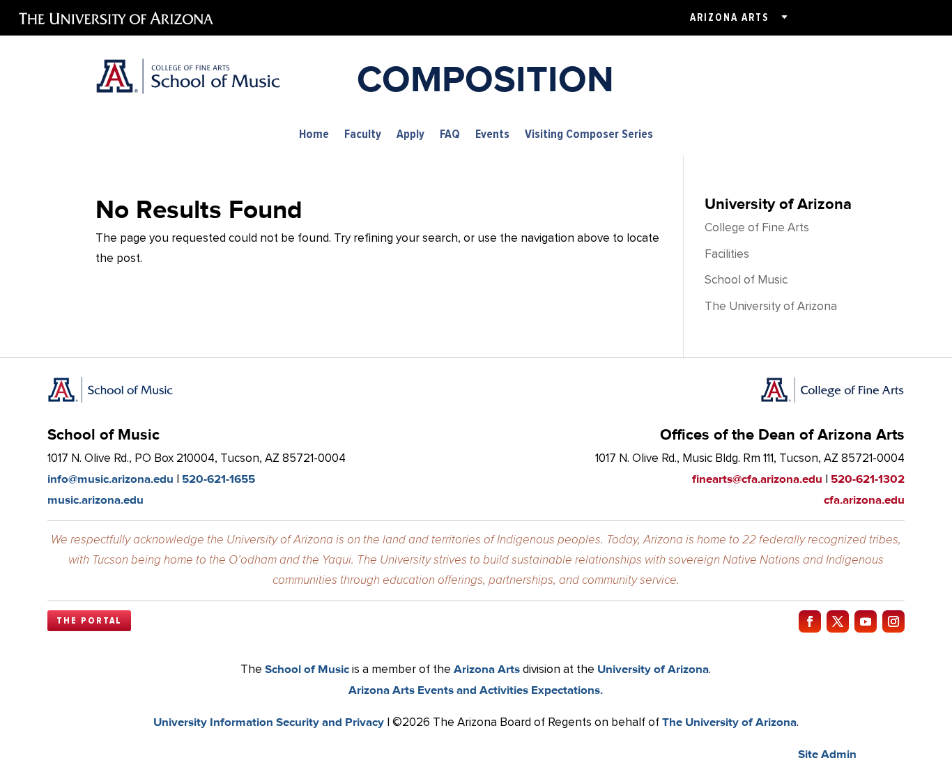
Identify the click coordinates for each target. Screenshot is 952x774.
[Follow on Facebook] (810, 621)
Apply (410, 134)
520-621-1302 (868, 479)
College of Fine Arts (757, 227)
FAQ (450, 134)
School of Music (746, 279)
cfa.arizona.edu (864, 499)
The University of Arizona (771, 306)
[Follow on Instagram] (893, 621)
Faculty (362, 134)
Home (314, 134)
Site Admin (827, 754)
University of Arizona (653, 669)
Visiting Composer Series (589, 134)
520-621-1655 (218, 479)
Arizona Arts (729, 17)
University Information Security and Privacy (268, 722)
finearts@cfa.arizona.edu (757, 479)
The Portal (89, 620)
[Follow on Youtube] (865, 621)
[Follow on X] (838, 621)
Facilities (727, 254)
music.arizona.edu (95, 499)
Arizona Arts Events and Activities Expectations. (475, 690)
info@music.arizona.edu (110, 479)
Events (492, 134)
